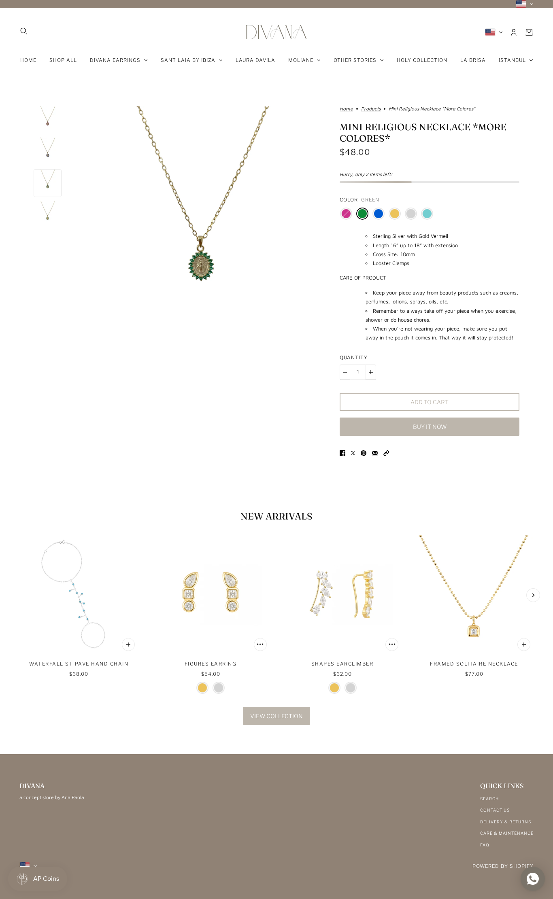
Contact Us (495, 810)
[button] (386, 452)
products (371, 109)
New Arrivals (276, 516)
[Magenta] (346, 213)
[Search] (23, 31)
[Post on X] (353, 452)
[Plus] (371, 372)
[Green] (362, 213)
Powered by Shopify (503, 866)
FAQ (484, 844)
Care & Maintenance (507, 833)
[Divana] (276, 32)
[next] (533, 595)
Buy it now (430, 426)
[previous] (20, 595)
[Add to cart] (128, 644)
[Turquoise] (427, 213)
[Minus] (345, 372)
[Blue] (378, 213)
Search (489, 798)
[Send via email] (375, 452)
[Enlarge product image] (200, 232)
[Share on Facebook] (342, 452)
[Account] (513, 32)
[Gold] (395, 213)
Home (346, 109)
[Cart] (529, 32)
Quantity (354, 357)
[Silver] (411, 213)
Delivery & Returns (505, 821)
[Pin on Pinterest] (363, 452)
